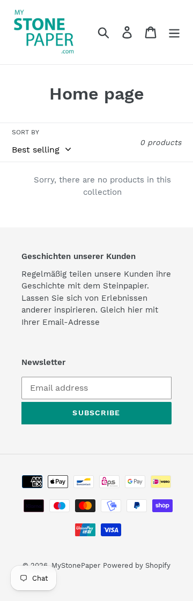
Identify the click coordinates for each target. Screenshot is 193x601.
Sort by (25, 132)
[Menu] (174, 32)
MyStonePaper (75, 565)
